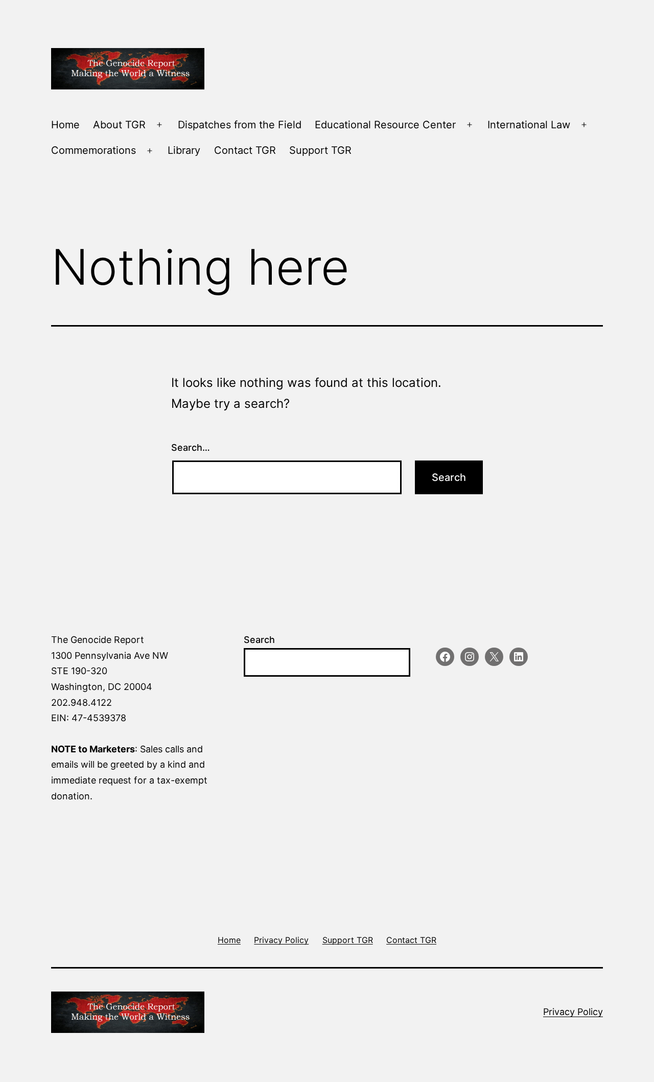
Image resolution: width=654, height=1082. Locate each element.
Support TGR (320, 150)
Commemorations (93, 150)
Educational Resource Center (385, 125)
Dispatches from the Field (239, 125)
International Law (528, 125)
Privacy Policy (573, 1011)
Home (65, 125)
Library (184, 150)
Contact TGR (245, 150)
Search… (190, 447)
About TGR (119, 125)
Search (259, 639)
